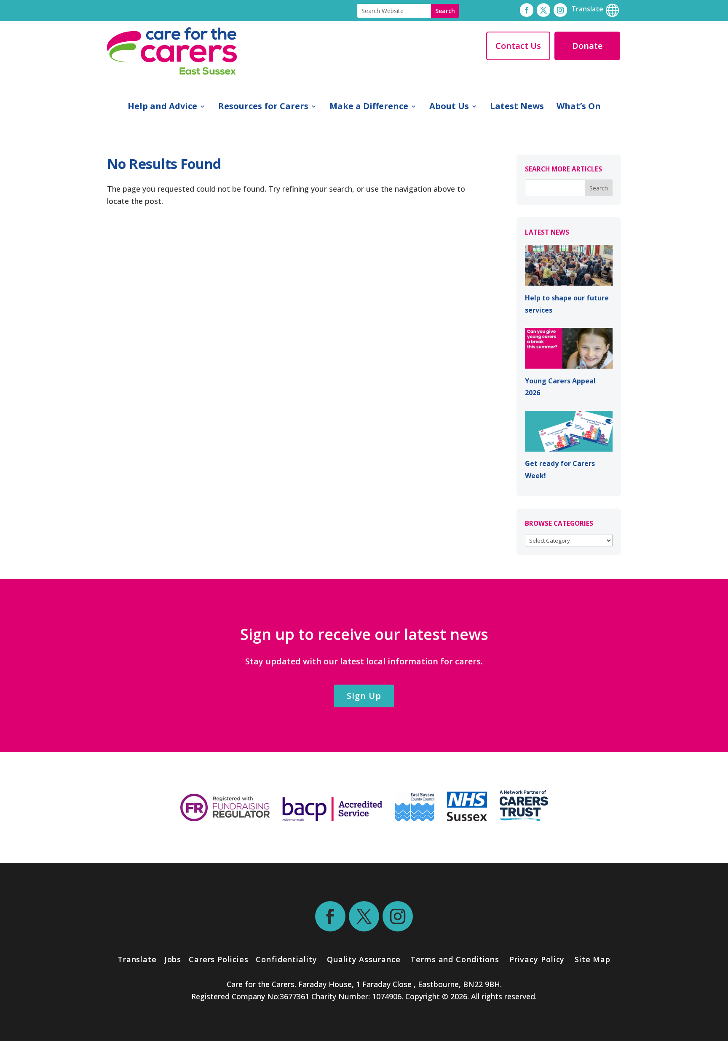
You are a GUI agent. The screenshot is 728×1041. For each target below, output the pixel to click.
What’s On (579, 107)
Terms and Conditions (454, 959)
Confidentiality (286, 959)
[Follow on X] (543, 10)
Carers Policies (219, 959)
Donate (587, 45)
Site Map (592, 959)
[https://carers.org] (523, 818)
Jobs (173, 959)
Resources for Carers (263, 107)
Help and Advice (162, 107)
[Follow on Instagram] (560, 10)
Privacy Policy (536, 959)
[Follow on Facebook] (526, 10)
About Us (449, 107)
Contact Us (518, 45)
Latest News (517, 107)
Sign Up (364, 695)
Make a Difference (368, 107)
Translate (137, 959)
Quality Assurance (363, 959)
